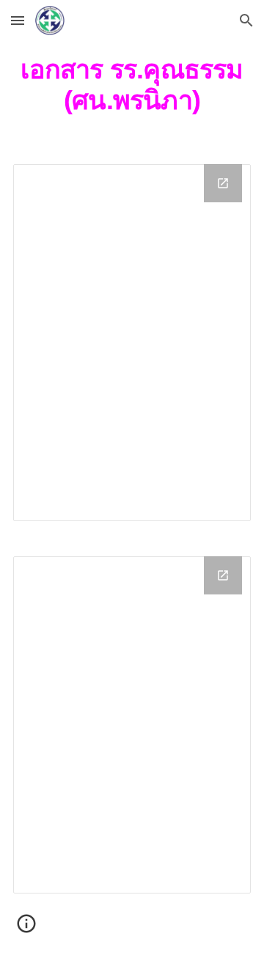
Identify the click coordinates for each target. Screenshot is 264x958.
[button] (17, 20)
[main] (132, 84)
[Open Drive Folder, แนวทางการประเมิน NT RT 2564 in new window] (223, 575)
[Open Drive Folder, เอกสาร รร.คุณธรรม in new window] (223, 183)
